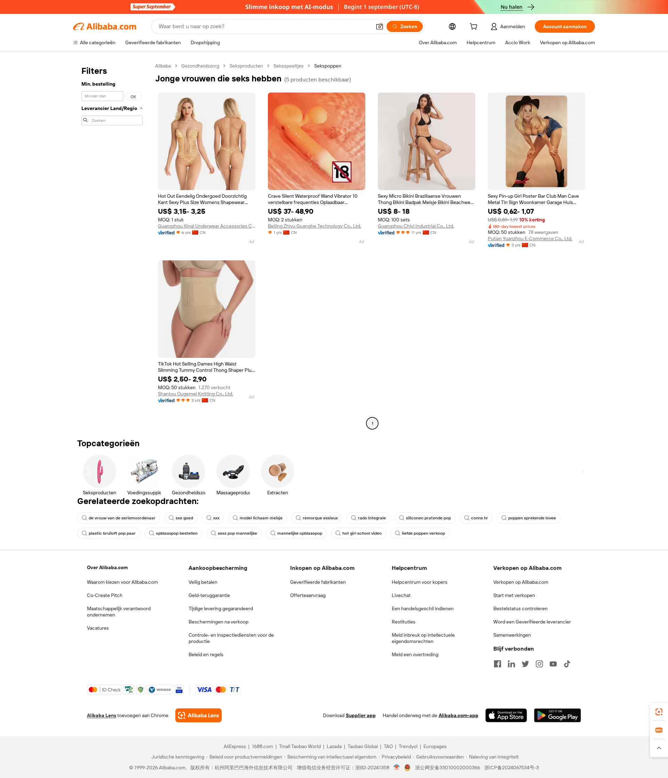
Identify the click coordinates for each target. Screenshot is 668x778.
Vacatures (98, 628)
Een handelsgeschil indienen (423, 608)
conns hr (479, 518)
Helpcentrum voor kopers (419, 582)
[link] (659, 712)
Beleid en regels (206, 654)
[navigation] (112, 245)
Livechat (401, 595)
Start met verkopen (514, 595)
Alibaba (163, 66)
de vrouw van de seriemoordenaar (122, 518)
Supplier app (361, 715)
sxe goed (184, 518)
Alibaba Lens (101, 715)
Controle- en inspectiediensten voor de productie (231, 638)
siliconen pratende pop (428, 518)
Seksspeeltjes (288, 66)
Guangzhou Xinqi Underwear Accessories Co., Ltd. (206, 226)
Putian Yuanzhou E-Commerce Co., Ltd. (530, 238)
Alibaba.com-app (458, 715)
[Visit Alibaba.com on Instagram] (539, 664)
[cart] (475, 27)
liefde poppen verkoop (423, 533)
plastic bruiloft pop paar (112, 533)
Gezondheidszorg (200, 66)
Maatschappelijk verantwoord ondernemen (119, 612)
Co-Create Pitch (104, 595)
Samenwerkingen (512, 635)
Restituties (403, 621)
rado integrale (372, 518)
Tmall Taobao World (300, 746)
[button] (379, 26)
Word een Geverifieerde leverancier (532, 621)
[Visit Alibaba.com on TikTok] (567, 664)
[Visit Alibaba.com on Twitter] (525, 664)
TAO (388, 746)
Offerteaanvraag (308, 595)
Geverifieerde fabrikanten (318, 582)
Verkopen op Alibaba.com (520, 582)
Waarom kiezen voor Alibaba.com (122, 582)
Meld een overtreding (415, 654)
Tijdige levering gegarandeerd (221, 608)
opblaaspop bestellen (177, 533)
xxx (216, 518)
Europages (435, 746)
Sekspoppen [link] (327, 66)
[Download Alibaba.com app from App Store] (506, 715)
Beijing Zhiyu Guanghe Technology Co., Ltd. (314, 226)
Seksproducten (246, 66)
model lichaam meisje (261, 518)
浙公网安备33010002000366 (447, 767)
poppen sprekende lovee (532, 518)
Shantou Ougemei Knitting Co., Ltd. (195, 393)
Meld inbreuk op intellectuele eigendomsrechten (423, 638)
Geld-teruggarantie (209, 595)
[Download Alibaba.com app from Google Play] (557, 715)
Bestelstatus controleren (520, 608)
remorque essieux (320, 518)
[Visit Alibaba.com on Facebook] (497, 664)
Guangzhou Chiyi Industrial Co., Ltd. (416, 226)
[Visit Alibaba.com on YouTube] (553, 664)
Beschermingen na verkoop (218, 621)
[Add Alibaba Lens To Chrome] (198, 715)
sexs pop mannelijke (237, 533)
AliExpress (235, 746)
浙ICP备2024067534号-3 (511, 767)
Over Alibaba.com (107, 567)
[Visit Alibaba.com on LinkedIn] (511, 664)
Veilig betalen (203, 582)
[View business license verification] (396, 767)
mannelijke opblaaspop (299, 533)
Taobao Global (363, 746)
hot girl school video (362, 533)
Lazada (334, 746)
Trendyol (408, 746)
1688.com (262, 746)
